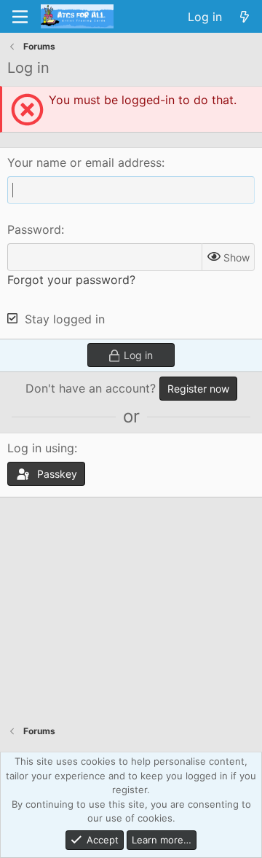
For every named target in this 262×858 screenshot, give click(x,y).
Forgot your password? (71, 279)
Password (34, 229)
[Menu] (20, 16)
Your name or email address (84, 162)
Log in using (40, 448)
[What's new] (244, 16)
